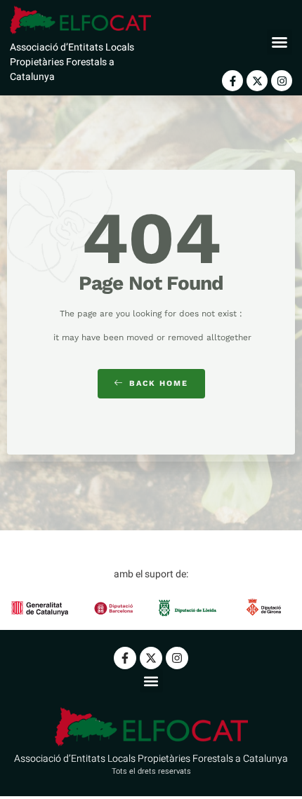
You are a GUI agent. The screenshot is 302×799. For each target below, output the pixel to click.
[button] (279, 42)
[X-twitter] (257, 80)
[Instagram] (281, 80)
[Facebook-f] (232, 80)
